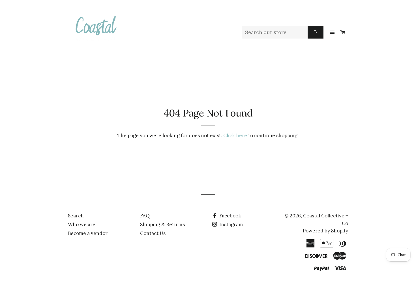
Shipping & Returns (162, 224)
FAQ (145, 216)
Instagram (230, 224)
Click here (235, 135)
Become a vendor (88, 233)
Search (76, 216)
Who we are (81, 224)
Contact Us (153, 233)
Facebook (229, 216)
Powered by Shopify (325, 231)
